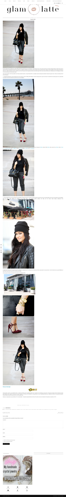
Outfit (21, 409)
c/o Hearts (26, 148)
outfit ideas (25, 409)
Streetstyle (46, 409)
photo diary (34, 409)
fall (5, 409)
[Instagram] (55, 3)
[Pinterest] (41, 462)
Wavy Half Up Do (60, 413)
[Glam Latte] (33, 8)
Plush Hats (27, 405)
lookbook (18, 409)
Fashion (7, 409)
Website (4, 436)
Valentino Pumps (19, 405)
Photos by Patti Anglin (6, 386)
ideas (10, 409)
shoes (37, 409)
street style (41, 409)
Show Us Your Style (6, 413)
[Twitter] (54, 3)
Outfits (29, 409)
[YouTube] (58, 3)
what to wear (54, 409)
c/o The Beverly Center (7, 148)
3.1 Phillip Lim (14, 148)
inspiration (14, 409)
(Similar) (41, 147)
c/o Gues (20, 148)
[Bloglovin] (61, 3)
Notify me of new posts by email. (8, 441)
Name (4, 429)
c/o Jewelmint (32, 148)
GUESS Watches (24, 405)
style (50, 409)
